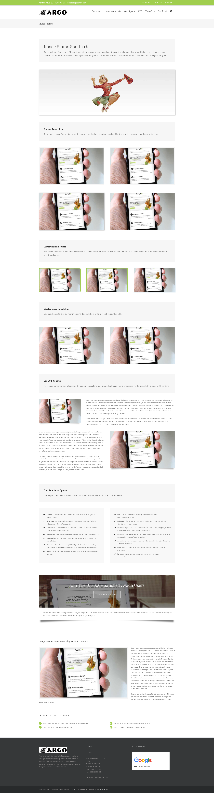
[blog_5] (60, 269)
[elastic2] (107, 70)
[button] (171, 11)
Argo (73, 789)
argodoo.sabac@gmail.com (74, 2)
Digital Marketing (102, 789)
